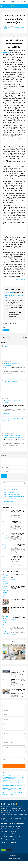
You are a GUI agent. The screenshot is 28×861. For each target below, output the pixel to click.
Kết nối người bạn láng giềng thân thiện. (10, 826)
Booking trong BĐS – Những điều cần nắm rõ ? (12, 775)
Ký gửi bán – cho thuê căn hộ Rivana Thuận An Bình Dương (13, 783)
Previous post (7, 337)
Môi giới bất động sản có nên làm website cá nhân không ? (17, 576)
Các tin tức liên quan (9, 501)
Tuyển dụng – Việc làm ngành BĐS (9, 839)
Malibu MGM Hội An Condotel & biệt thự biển (14, 295)
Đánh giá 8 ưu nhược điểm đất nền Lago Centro (12, 791)
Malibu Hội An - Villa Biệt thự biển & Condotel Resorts (14, 9)
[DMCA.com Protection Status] (6, 850)
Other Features (7, 762)
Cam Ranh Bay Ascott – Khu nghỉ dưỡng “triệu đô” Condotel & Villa (17, 535)
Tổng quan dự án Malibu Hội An (11, 490)
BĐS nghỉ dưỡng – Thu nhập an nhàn (10, 831)
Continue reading (6, 376)
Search (14, 766)
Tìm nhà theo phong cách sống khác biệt (11, 829)
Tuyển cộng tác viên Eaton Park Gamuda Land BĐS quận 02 (14, 786)
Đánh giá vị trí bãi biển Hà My (11, 499)
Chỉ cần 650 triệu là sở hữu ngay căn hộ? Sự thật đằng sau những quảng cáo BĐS (13, 778)
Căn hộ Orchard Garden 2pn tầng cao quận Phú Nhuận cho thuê (17, 691)
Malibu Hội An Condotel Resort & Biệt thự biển (16, 522)
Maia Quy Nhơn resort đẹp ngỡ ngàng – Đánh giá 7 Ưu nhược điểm (17, 512)
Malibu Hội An (6, 329)
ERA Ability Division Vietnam (11, 435)
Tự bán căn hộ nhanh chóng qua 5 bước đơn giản (17, 600)
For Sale (22, 645)
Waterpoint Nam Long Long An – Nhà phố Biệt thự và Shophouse (17, 546)
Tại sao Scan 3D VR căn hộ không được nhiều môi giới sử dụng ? (17, 587)
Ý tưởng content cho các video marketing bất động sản (17, 629)
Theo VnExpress (20, 279)
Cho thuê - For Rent (16, 645)
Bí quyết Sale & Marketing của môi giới (10, 836)
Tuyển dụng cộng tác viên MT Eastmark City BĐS (12, 792)
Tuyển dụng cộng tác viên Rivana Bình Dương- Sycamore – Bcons (12, 789)
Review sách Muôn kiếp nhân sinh (10, 794)
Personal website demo (14, 858)
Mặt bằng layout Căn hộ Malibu (11, 492)
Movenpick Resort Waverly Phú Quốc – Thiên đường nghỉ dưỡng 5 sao (17, 558)
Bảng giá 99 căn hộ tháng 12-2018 (12, 494)
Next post (22, 337)
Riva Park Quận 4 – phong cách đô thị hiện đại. (17, 671)
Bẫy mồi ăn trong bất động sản (17, 608)
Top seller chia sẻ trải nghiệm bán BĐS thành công (17, 616)
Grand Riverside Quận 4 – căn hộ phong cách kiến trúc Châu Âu (17, 681)
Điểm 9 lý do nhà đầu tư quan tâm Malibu (14, 496)
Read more (13, 579)
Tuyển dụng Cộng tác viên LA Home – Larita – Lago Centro (13, 781)
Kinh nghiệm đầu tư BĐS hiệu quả (9, 834)
